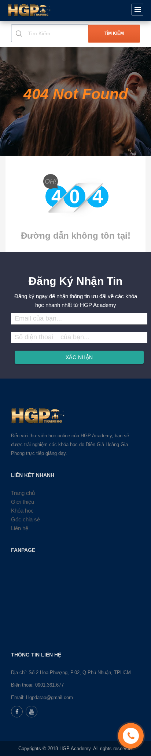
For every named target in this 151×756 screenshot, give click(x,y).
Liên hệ (19, 528)
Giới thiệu (22, 502)
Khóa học (22, 510)
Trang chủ (23, 493)
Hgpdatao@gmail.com (49, 697)
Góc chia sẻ (25, 519)
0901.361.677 (49, 685)
